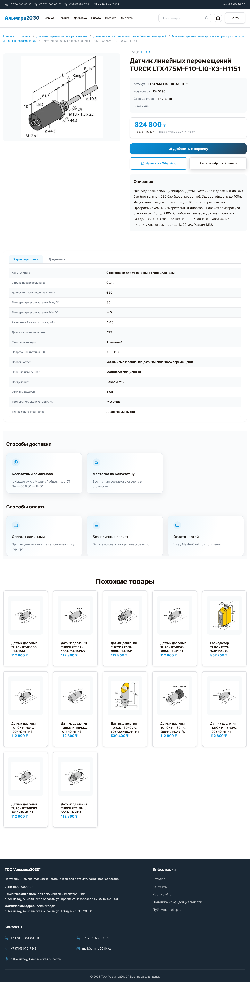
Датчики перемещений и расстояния (62, 36)
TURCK (145, 52)
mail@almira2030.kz (96, 948)
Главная (49, 18)
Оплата (96, 18)
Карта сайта (162, 894)
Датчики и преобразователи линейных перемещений (129, 36)
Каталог (64, 18)
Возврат (110, 18)
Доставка (80, 18)
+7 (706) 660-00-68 (96, 938)
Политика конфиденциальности (177, 902)
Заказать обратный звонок (218, 163)
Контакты (127, 18)
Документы (57, 259)
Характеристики (25, 259)
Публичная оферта (167, 910)
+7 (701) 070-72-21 (24, 948)
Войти (235, 18)
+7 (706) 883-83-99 (25, 938)
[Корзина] (218, 18)
